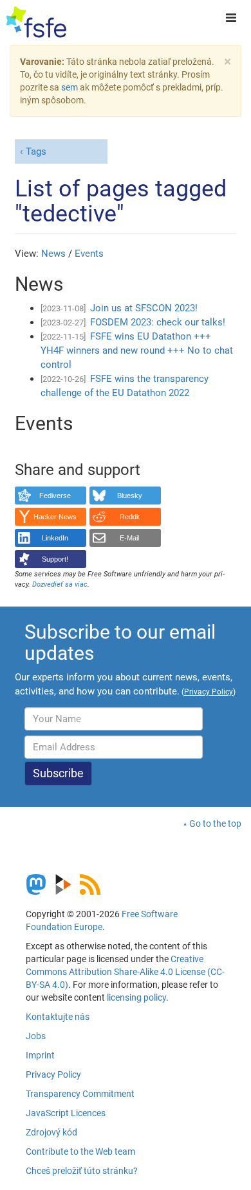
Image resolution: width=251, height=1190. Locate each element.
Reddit (130, 517)
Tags (36, 151)
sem (69, 87)
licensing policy (136, 997)
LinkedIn (55, 538)
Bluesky (129, 495)
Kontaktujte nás (57, 1017)
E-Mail (129, 538)
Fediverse (55, 495)
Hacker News (55, 517)
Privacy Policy (53, 1074)
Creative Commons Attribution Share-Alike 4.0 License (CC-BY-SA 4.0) (125, 972)
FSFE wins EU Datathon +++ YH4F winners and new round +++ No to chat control (137, 350)
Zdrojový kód (51, 1132)
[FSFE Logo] (36, 22)
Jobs (36, 1036)
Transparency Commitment (80, 1094)
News (53, 253)
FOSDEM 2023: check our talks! (157, 322)
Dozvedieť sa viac (60, 584)
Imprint (40, 1055)
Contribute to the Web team (80, 1151)
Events (89, 253)
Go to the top (215, 823)
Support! (55, 559)
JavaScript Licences (66, 1113)
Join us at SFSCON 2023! (144, 308)
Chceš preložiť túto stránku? (82, 1171)
